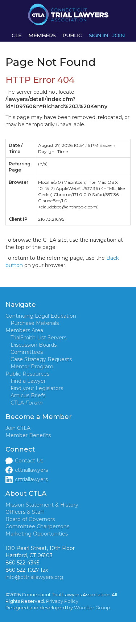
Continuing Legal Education (40, 316)
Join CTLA (17, 428)
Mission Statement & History (41, 505)
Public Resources (27, 374)
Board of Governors (30, 519)
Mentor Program (32, 366)
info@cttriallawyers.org (34, 577)
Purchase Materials (35, 323)
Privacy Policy (62, 601)
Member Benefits (28, 435)
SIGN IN (98, 35)
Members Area (24, 330)
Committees (27, 352)
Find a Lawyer (28, 381)
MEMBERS (41, 35)
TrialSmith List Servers (38, 337)
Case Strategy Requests (41, 359)
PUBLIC (72, 35)
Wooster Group (92, 607)
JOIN (118, 35)
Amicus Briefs (28, 395)
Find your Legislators (37, 388)
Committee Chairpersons (37, 526)
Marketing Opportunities (36, 533)
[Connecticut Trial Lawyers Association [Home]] (68, 14)
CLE (16, 35)
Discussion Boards (34, 345)
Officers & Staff (24, 512)
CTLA (27, 402)
